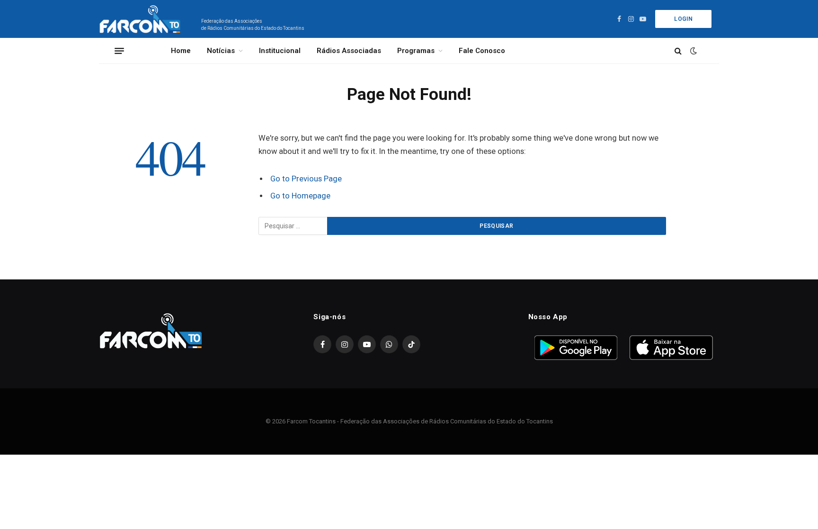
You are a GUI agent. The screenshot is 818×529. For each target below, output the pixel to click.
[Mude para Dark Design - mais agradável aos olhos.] (692, 50)
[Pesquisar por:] (293, 226)
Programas (416, 50)
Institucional (280, 50)
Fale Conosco (482, 50)
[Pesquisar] (678, 51)
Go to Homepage (300, 195)
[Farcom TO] (142, 19)
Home (181, 50)
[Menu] (119, 51)
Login (683, 19)
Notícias (221, 50)
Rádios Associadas (349, 50)
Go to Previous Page (306, 178)
